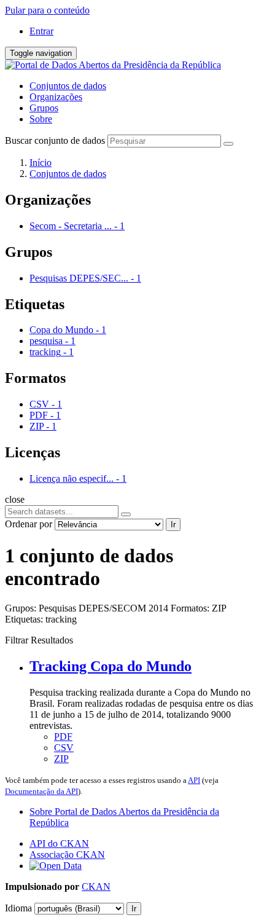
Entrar (41, 31)
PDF (63, 736)
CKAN (96, 886)
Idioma (18, 908)
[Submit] (228, 144)
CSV (64, 747)
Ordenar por (28, 524)
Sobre (40, 119)
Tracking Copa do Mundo (110, 666)
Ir (173, 524)
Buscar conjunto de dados (55, 140)
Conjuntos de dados (67, 86)
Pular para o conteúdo (47, 10)
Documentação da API (41, 791)
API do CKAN (59, 843)
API (194, 780)
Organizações (55, 97)
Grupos (43, 108)
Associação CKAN (67, 854)
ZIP (61, 758)
